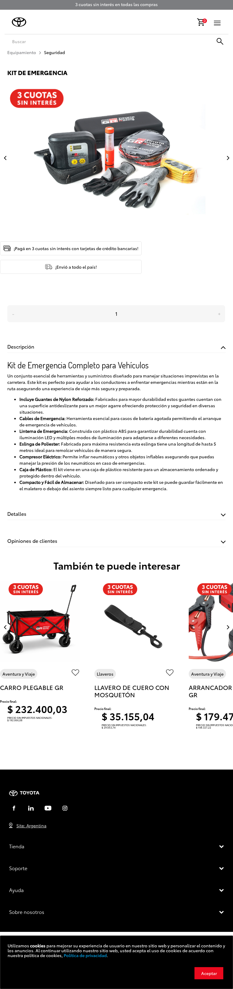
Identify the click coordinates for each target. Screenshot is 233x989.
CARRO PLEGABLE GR (31, 687)
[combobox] (93, 41)
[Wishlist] (75, 674)
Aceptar (209, 973)
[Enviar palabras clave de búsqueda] (220, 42)
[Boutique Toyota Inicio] (19, 22)
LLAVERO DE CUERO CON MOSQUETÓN (131, 691)
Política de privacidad (85, 955)
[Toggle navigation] (217, 22)
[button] (226, 158)
